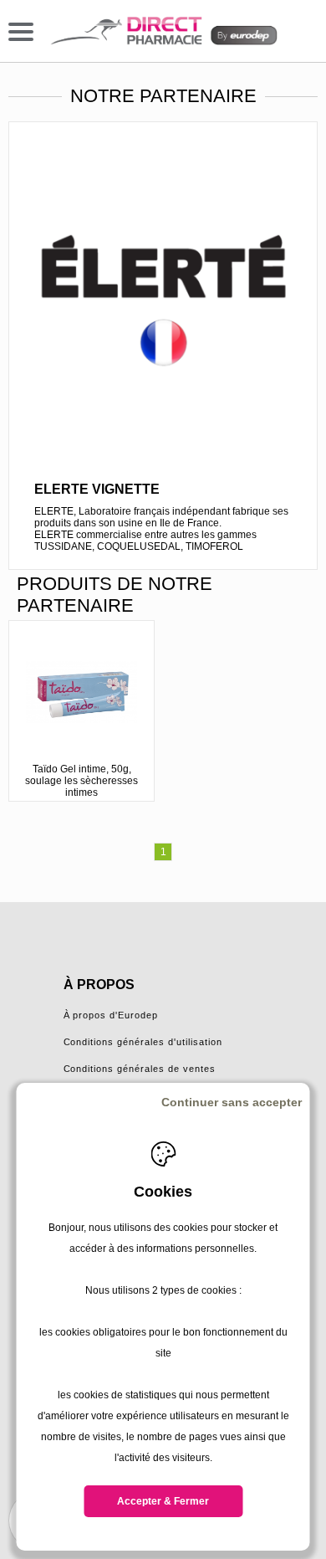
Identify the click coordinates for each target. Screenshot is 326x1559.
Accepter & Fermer (163, 1501)
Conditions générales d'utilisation (143, 1042)
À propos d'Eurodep (111, 1015)
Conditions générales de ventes (140, 1069)
